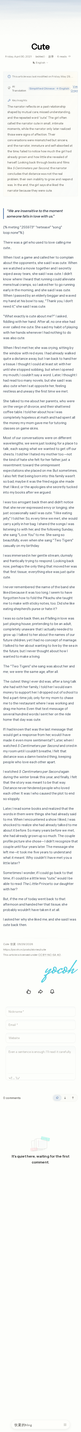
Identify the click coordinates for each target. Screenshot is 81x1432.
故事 (51, 56)
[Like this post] (29, 991)
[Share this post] (40, 991)
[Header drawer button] (65, 1424)
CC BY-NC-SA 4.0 (49, 954)
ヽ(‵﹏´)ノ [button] (14, 1078)
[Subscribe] (52, 991)
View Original (76, 88)
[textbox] (40, 1059)
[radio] (57, 1098)
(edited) (40, 56)
